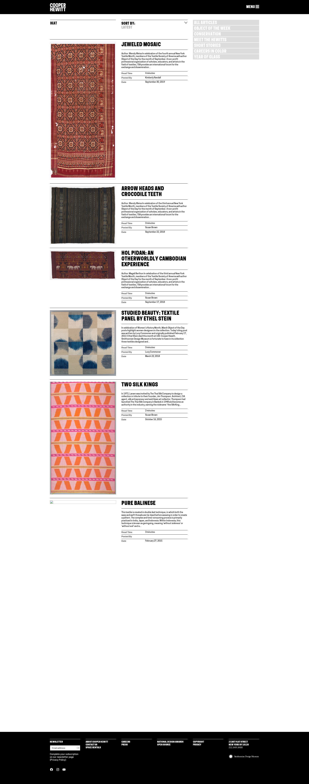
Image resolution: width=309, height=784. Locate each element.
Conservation (207, 34)
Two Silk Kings (139, 385)
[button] (252, 6)
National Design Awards (170, 742)
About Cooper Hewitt (97, 742)
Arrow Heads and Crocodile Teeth (142, 191)
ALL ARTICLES (205, 23)
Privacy (197, 745)
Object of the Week (212, 29)
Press (124, 745)
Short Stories (207, 46)
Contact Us (91, 745)
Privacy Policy (58, 760)
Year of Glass (207, 57)
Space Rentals (93, 748)
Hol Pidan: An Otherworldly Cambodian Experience (153, 259)
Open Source (164, 745)
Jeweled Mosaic (141, 45)
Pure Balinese (138, 503)
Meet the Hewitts (210, 40)
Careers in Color (210, 52)
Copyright (198, 742)
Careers (125, 742)
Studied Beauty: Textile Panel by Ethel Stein (150, 316)
